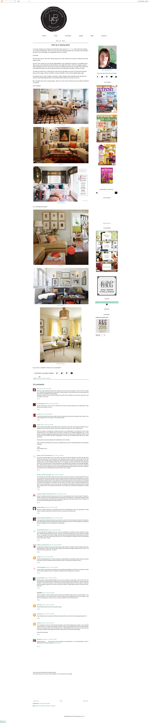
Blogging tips (3, 722)
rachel (38, 414)
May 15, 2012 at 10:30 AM (57, 474)
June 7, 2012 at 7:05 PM (48, 604)
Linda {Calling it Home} (42, 530)
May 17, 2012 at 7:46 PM (50, 578)
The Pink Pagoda (41, 567)
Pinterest (61, 164)
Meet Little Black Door (107, 70)
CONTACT (104, 35)
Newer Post (36, 701)
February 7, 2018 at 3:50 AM (49, 639)
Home (61, 701)
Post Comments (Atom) (44, 703)
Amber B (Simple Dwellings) (44, 518)
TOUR (55, 35)
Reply (38, 398)
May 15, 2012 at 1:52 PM (51, 507)
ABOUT (44, 35)
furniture (44, 378)
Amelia (38, 556)
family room (39, 378)
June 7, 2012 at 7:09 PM (48, 613)
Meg (38, 388)
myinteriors (40, 639)
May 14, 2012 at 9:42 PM (52, 403)
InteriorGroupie (40, 578)
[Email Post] (39, 376)
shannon (39, 623)
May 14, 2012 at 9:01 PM (45, 388)
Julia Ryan (39, 604)
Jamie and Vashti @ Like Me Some (45, 494)
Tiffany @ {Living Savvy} (43, 544)
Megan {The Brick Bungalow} (44, 455)
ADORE (81, 35)
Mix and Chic (70, 49)
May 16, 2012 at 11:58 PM (52, 567)
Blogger (83, 716)
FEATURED (68, 35)
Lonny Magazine (61, 124)
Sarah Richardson (61, 363)
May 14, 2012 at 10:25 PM (47, 424)
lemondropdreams (41, 403)
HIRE (92, 35)
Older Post (85, 701)
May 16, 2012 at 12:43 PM (47, 556)
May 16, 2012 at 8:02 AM (55, 544)
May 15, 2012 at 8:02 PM (57, 518)
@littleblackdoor (107, 223)
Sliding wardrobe (57, 642)
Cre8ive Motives (41, 507)
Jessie (38, 424)
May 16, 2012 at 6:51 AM (54, 530)
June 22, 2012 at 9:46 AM (48, 623)
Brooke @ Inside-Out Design (44, 474)
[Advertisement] (61, 687)
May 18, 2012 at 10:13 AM (48, 592)
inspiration (48, 378)
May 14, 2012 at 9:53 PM (46, 414)
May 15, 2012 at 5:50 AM (57, 455)
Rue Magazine (62, 305)
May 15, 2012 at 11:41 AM (60, 494)
